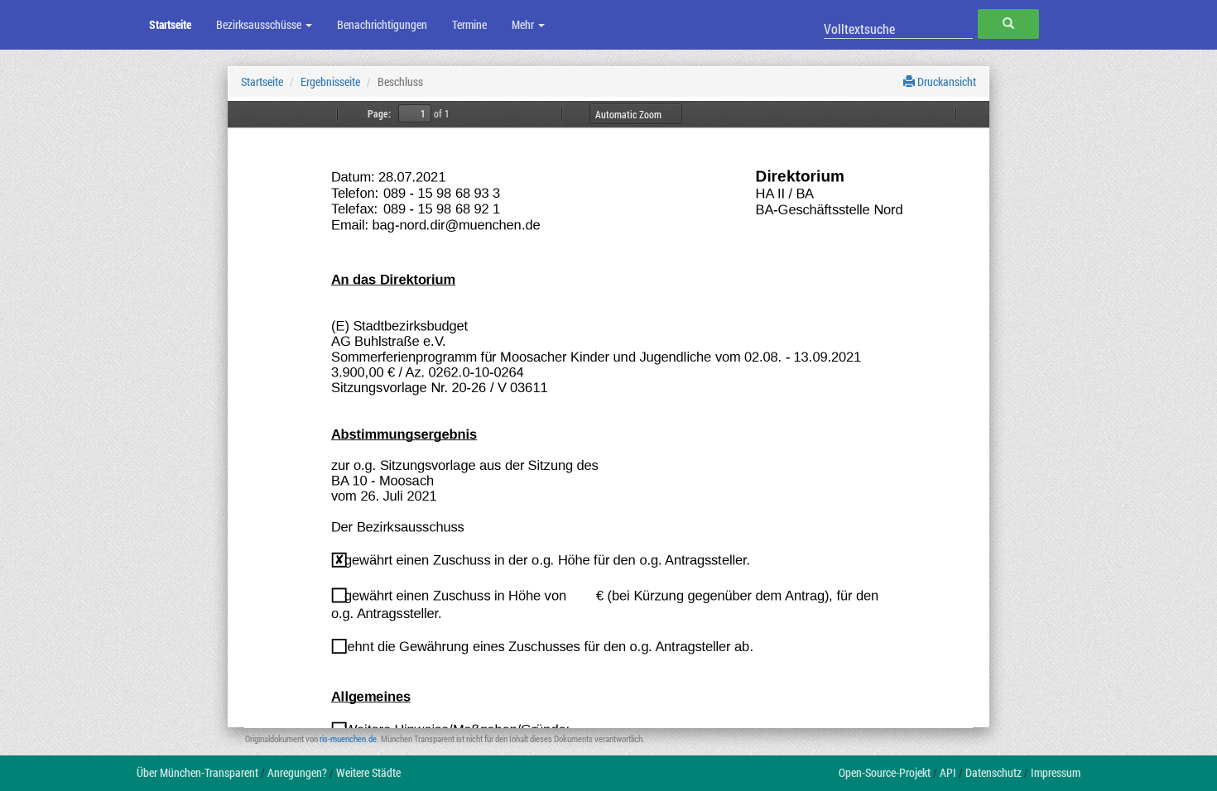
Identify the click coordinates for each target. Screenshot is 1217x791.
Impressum (1055, 772)
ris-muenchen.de (348, 738)
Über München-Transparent (197, 772)
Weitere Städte (368, 772)
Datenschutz (993, 772)
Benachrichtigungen (382, 24)
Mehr (524, 24)
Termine (469, 24)
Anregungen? (297, 772)
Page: (379, 113)
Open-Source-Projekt (885, 772)
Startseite (170, 24)
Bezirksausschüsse (260, 24)
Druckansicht (945, 81)
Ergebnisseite (330, 81)
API (948, 772)
